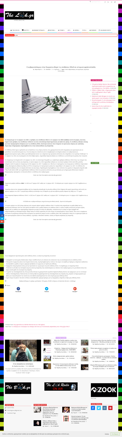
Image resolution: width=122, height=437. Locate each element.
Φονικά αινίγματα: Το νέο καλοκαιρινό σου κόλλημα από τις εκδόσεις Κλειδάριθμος (79, 418)
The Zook (93, 398)
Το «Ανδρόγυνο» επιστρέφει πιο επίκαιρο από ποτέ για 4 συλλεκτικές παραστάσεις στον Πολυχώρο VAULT (40, 326)
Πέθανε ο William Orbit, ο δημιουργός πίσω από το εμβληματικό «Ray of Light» (50, 422)
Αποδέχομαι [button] (115, 434)
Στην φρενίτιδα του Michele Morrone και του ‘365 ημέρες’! (29, 324)
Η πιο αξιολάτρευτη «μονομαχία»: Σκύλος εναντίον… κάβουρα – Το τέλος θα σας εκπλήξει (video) (103, 357)
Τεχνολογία (56, 69)
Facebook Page (11, 413)
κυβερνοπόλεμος (72, 69)
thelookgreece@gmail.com (14, 410)
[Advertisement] (89, 16)
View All (115, 338)
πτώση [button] (107, 434)
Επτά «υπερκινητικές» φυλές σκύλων (63, 356)
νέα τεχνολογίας (79, 69)
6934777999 (10, 407)
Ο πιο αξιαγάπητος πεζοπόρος (23, 364)
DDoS (66, 69)
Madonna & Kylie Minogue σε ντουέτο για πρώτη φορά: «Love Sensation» (79, 409)
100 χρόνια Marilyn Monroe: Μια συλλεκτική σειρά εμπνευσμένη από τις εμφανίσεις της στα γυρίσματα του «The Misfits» (104, 86)
